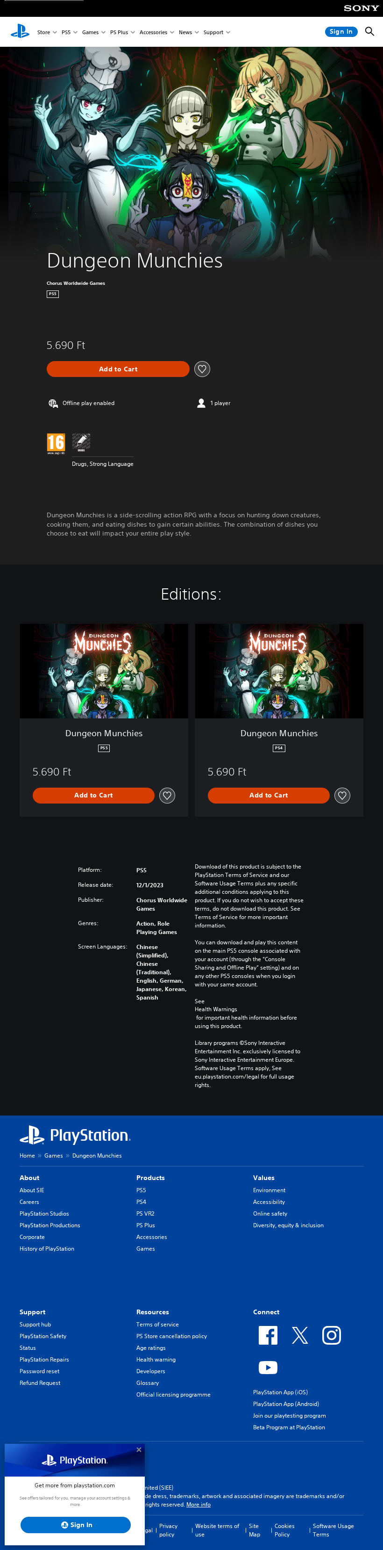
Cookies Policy (285, 1530)
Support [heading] (32, 1312)
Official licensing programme (173, 1394)
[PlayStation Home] (20, 31)
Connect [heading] (266, 1312)
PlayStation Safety (43, 1336)
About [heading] (29, 1177)
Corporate (32, 1237)
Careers (29, 1202)
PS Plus (119, 32)
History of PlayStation (47, 1249)
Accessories (153, 32)
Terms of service (157, 1324)
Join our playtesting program (289, 1416)
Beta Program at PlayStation (289, 1427)
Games (90, 32)
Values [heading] (264, 1177)
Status (28, 1348)
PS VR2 (145, 1213)
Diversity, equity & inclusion (288, 1225)
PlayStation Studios (44, 1213)
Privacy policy (168, 1530)
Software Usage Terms (333, 1530)
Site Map (254, 1530)
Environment (269, 1190)
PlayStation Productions (50, 1225)
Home (27, 1155)
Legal (146, 1530)
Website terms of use (217, 1530)
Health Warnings (216, 1009)
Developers (150, 1371)
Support (213, 32)
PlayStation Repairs (44, 1359)
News (185, 32)
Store (43, 32)
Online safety (270, 1213)
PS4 (141, 1202)
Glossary (147, 1383)
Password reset (39, 1371)
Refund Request (40, 1383)
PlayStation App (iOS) (280, 1392)
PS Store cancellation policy (171, 1336)
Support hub (35, 1324)
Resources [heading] (152, 1312)
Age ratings (151, 1348)
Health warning (156, 1359)
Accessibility (269, 1202)
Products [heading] (150, 1177)
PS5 (66, 32)
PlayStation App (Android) (286, 1404)
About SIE (32, 1190)
